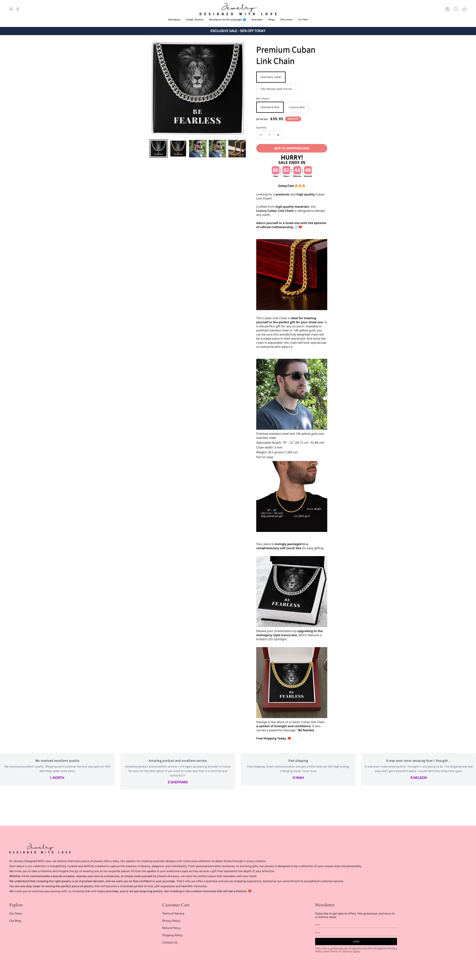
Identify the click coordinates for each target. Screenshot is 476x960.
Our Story (15, 913)
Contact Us (169, 942)
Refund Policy (171, 928)
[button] (456, 9)
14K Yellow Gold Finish (276, 89)
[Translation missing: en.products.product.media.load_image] (159, 149)
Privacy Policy (171, 920)
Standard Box (269, 107)
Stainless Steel (270, 77)
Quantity (261, 127)
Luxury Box (297, 107)
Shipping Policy (172, 935)
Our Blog (15, 920)
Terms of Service (173, 913)
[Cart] (464, 9)
